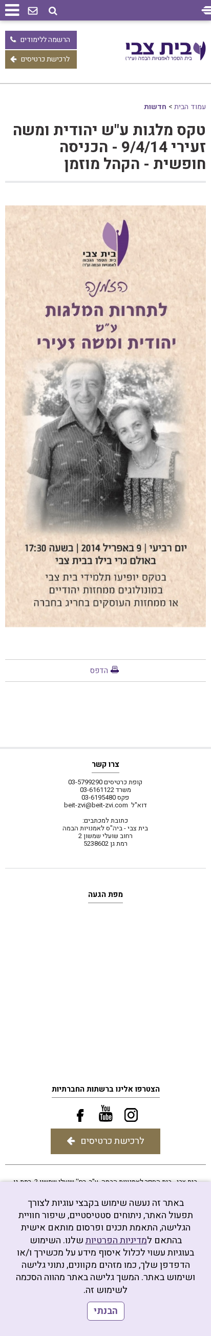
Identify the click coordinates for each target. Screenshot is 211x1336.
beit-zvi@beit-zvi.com (96, 805)
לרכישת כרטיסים (45, 59)
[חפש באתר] (53, 11)
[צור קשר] (32, 11)
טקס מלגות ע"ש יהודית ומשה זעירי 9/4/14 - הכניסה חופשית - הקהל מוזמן (109, 147)
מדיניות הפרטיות (116, 1240)
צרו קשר (105, 764)
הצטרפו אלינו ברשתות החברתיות (106, 1089)
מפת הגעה (105, 894)
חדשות (155, 106)
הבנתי (106, 1311)
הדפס (99, 670)
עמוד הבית (190, 106)
